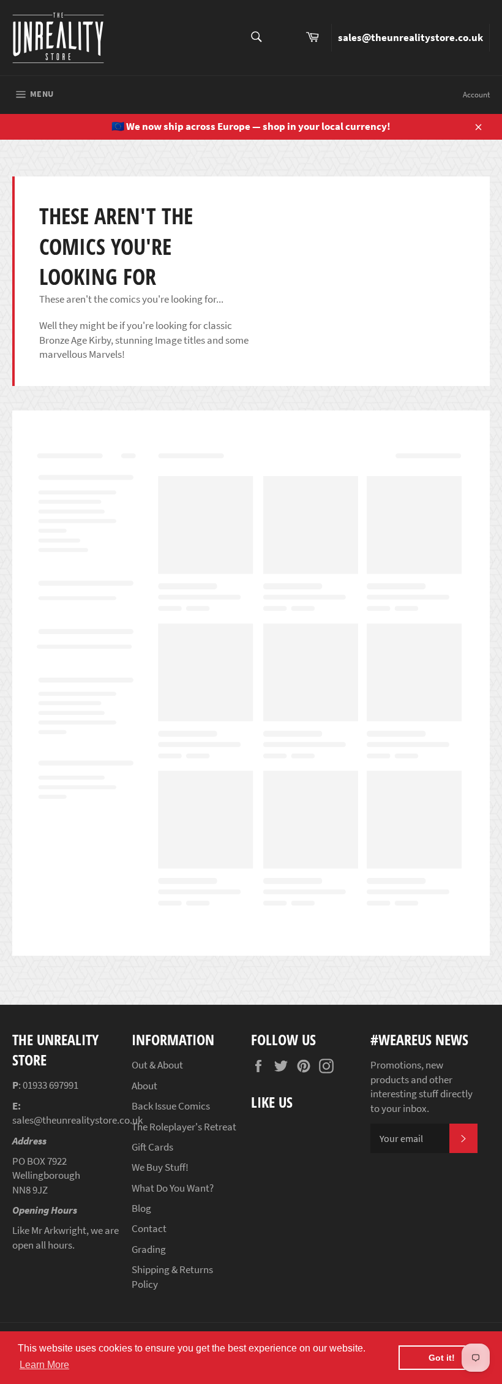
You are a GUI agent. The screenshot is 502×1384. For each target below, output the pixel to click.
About (144, 1085)
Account (476, 94)
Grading (149, 1249)
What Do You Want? (173, 1188)
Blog (141, 1208)
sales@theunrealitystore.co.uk (410, 37)
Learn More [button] (44, 1364)
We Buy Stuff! (160, 1167)
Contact (149, 1228)
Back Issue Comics (171, 1106)
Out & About (157, 1065)
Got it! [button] (442, 1358)
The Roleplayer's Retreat (184, 1126)
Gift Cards (152, 1147)
